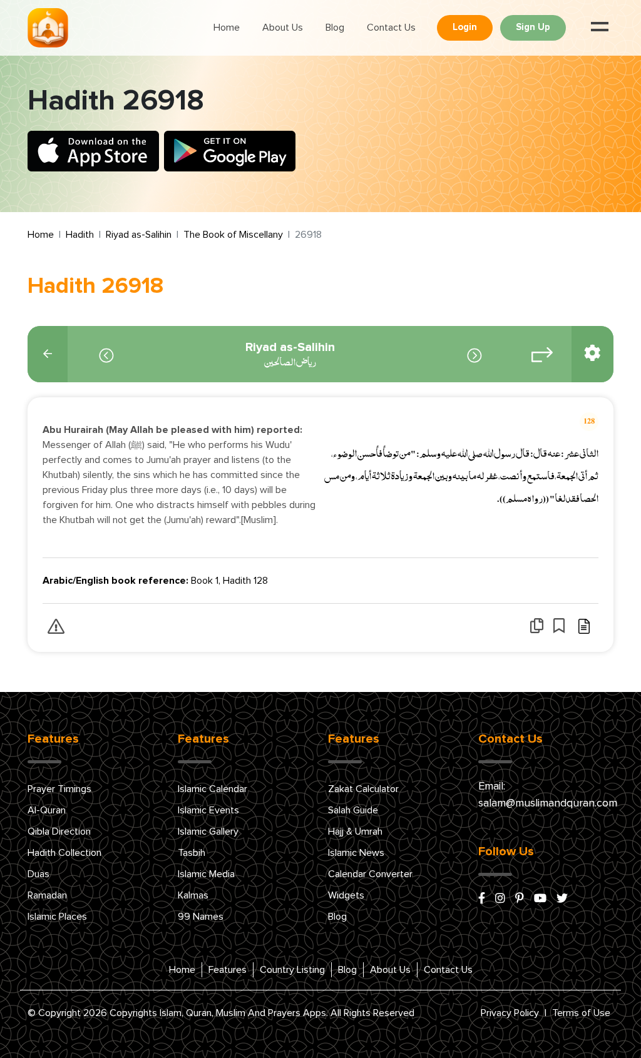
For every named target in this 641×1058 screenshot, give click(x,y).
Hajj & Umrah (355, 832)
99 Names (200, 917)
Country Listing (292, 970)
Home (226, 28)
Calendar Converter (370, 874)
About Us (282, 28)
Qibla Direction (59, 832)
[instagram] (500, 899)
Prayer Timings (59, 789)
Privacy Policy (510, 1013)
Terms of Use (581, 1013)
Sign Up (533, 27)
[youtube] (540, 899)
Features (227, 970)
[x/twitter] (562, 899)
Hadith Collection (64, 853)
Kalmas (193, 895)
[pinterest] (519, 899)
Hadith (80, 235)
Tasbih (191, 853)
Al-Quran (47, 810)
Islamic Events (208, 810)
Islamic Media (206, 874)
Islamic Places (57, 917)
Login (465, 27)
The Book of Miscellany (233, 235)
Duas (38, 874)
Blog (335, 28)
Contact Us (391, 28)
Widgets (346, 895)
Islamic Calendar (212, 789)
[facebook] (481, 899)
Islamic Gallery (208, 832)
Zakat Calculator (363, 789)
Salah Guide (353, 810)
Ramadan (47, 895)
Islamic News (356, 853)
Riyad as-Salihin (139, 235)
